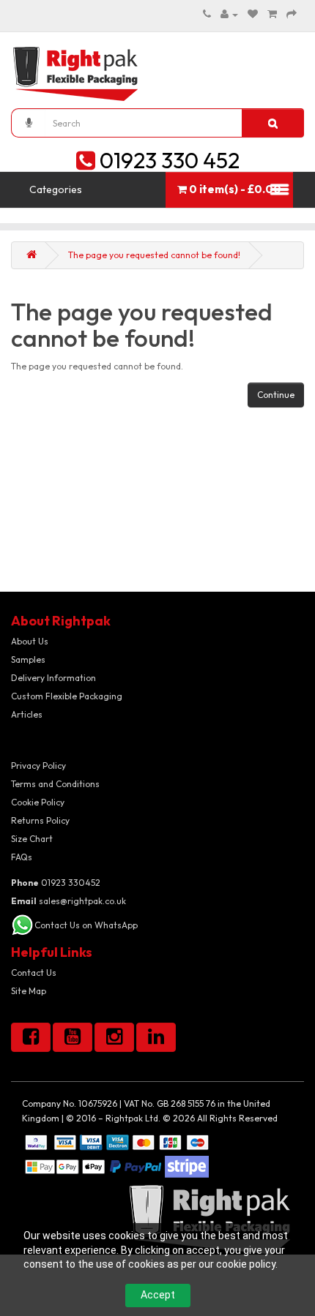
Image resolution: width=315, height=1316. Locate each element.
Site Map (28, 990)
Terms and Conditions (55, 783)
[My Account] (229, 14)
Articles (26, 714)
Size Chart (32, 838)
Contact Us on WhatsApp (86, 925)
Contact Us (33, 972)
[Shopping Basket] (272, 14)
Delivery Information (53, 677)
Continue (275, 394)
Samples (28, 659)
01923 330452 (55, 882)
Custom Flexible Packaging (66, 696)
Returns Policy (40, 820)
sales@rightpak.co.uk (68, 900)
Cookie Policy (37, 802)
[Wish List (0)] (253, 14)
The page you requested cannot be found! (154, 254)
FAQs (21, 856)
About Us (29, 641)
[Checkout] (291, 14)
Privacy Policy (38, 765)
